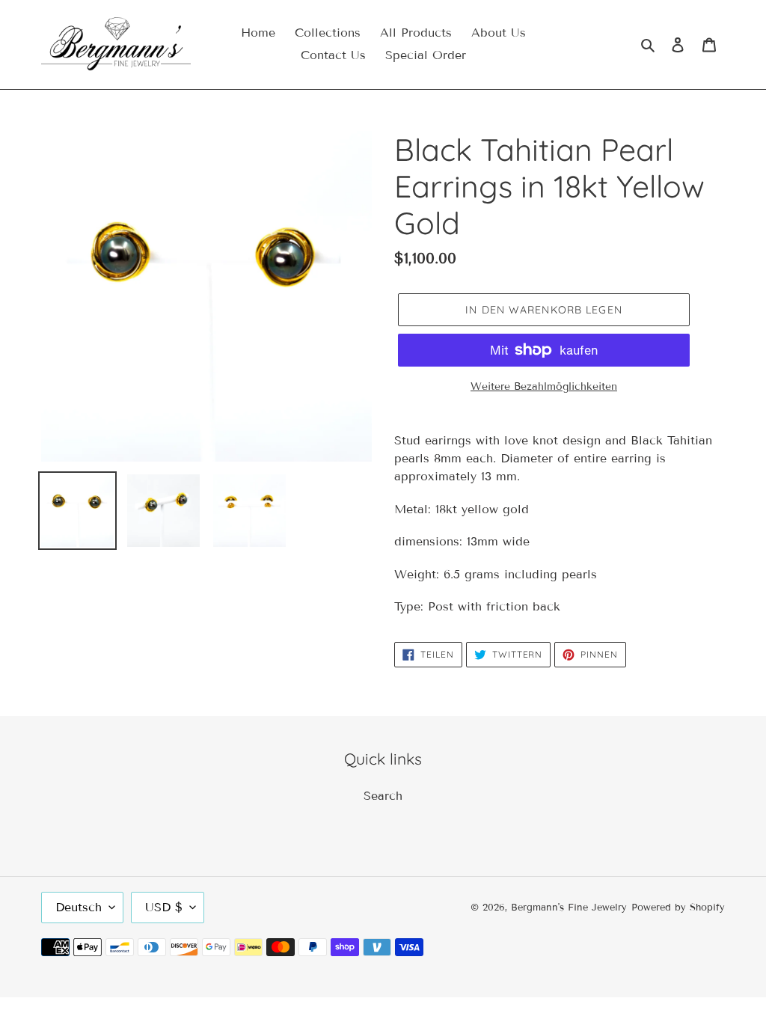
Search (383, 796)
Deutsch (78, 907)
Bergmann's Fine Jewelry (569, 908)
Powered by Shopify (678, 908)
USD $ (164, 907)
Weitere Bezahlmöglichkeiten (544, 386)
